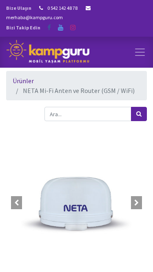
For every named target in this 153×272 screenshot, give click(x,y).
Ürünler (23, 81)
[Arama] (139, 114)
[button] (16, 203)
